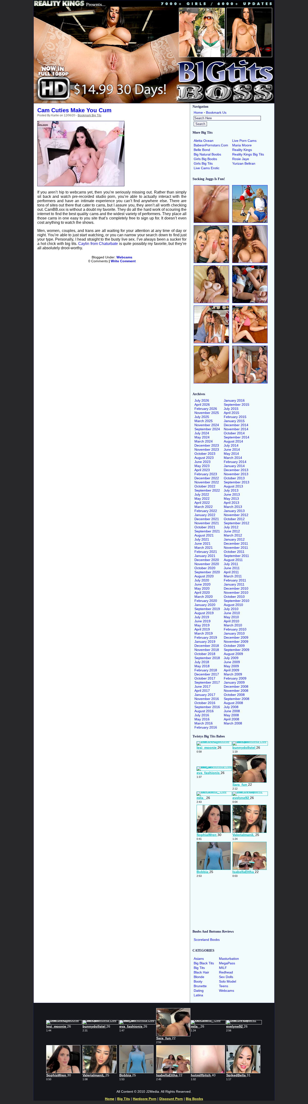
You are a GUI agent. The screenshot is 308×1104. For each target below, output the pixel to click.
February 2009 (235, 678)
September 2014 (236, 437)
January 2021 (204, 556)
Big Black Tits (204, 963)
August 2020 (204, 576)
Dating (199, 990)
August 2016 (204, 711)
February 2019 (205, 637)
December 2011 (236, 543)
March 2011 (233, 576)
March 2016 (203, 723)
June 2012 (232, 531)
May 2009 (231, 666)
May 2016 (202, 719)
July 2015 (231, 409)
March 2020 (203, 597)
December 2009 (236, 637)
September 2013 (236, 482)
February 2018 (205, 670)
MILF (223, 968)
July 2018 (201, 662)
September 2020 (207, 572)
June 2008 (232, 711)
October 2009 (234, 646)
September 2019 (207, 609)
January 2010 (234, 633)
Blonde (199, 977)
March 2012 (233, 535)
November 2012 (236, 515)
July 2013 (231, 490)
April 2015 (231, 413)
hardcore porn (144, 1099)
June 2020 (202, 584)
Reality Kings (242, 150)
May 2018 (202, 666)
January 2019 (204, 641)
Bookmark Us (216, 112)
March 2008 (233, 723)
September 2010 (236, 601)
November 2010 (236, 592)
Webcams (124, 257)
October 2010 (234, 597)
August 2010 (233, 605)
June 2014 (232, 449)
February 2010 (235, 629)
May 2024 (202, 437)
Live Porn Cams (244, 141)
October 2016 (204, 703)
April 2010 (231, 621)
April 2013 (231, 503)
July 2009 (231, 658)
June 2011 (232, 568)
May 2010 (231, 617)
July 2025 (201, 417)
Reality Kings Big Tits (248, 154)
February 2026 (205, 409)
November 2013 (236, 474)
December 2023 (206, 445)
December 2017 (206, 674)
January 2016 (234, 400)
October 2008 (234, 695)
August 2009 (233, 654)
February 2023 (205, 474)
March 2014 (233, 458)
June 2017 (202, 686)
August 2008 (233, 703)
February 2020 (205, 601)
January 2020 (204, 605)
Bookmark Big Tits (89, 115)
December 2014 (236, 425)
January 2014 (234, 466)
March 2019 (203, 633)
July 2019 (201, 617)
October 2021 (204, 527)
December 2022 (206, 478)
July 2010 (231, 609)
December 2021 (206, 519)
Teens (223, 986)
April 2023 (202, 470)
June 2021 (202, 543)
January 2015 (234, 421)
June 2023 (202, 462)
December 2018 (206, 646)
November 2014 (236, 429)
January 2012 (234, 539)
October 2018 (204, 654)
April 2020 (202, 592)
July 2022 (201, 494)
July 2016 (201, 715)
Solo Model (227, 981)
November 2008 (236, 690)
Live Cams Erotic (206, 168)
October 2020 (204, 568)
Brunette (200, 986)
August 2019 (204, 613)
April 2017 (202, 690)
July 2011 (231, 564)
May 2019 (202, 625)
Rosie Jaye (240, 159)
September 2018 (207, 658)
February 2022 (205, 511)
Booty (198, 981)
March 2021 (203, 547)
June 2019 (202, 621)
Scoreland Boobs (207, 940)
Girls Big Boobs (205, 159)
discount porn (171, 1099)
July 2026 (201, 400)
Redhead (226, 972)
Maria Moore (242, 145)
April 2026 (202, 404)
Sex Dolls (226, 977)
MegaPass (227, 963)
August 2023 (204, 458)
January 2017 (204, 695)
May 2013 (231, 498)
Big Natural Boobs (207, 154)
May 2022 (202, 498)
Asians (199, 959)
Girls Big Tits (203, 163)
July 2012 (231, 527)
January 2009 (234, 682)
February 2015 (235, 417)
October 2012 (234, 519)
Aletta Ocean (203, 141)
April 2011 (231, 572)
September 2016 (207, 707)
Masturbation (229, 959)
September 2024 (207, 429)
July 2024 (201, 433)
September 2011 (236, 556)
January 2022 (204, 515)
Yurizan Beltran (243, 163)
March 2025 (203, 421)
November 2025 (206, 413)
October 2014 (234, 433)
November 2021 (206, 523)
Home (198, 112)
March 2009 (233, 674)
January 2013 (234, 511)
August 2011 (233, 560)
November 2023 (206, 449)
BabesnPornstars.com (211, 145)
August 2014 (233, 441)
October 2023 (204, 453)
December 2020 (206, 560)
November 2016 (206, 699)
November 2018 (206, 650)
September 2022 (207, 490)
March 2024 (203, 441)
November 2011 (236, 547)
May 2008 (231, 715)
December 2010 (236, 588)
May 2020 (202, 588)
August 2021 (204, 535)
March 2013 (233, 507)
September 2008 (236, 699)
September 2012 (236, 523)
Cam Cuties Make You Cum (74, 110)
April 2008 (231, 719)
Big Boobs (194, 1099)
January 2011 (234, 584)
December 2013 (236, 470)
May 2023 (202, 466)
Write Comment (123, 261)
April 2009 (231, 670)
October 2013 (234, 478)
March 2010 (233, 625)
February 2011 (235, 580)
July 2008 (231, 707)
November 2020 (206, 564)
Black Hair (201, 972)
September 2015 (236, 404)
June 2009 (232, 662)
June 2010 (232, 613)
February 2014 (235, 462)
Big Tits (199, 968)
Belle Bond (202, 150)
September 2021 (207, 531)
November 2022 (206, 482)
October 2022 (204, 486)
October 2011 (234, 552)
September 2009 (236, 650)
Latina (198, 995)
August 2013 (233, 486)
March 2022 (203, 507)
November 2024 (206, 425)
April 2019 (202, 629)
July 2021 (201, 539)
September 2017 (207, 682)
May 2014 (231, 453)
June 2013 (232, 494)
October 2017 (204, 678)
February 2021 (205, 552)
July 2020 (201, 580)
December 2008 (236, 686)
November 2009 (236, 641)
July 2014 (231, 445)
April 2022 (202, 503)
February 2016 (205, 727)
